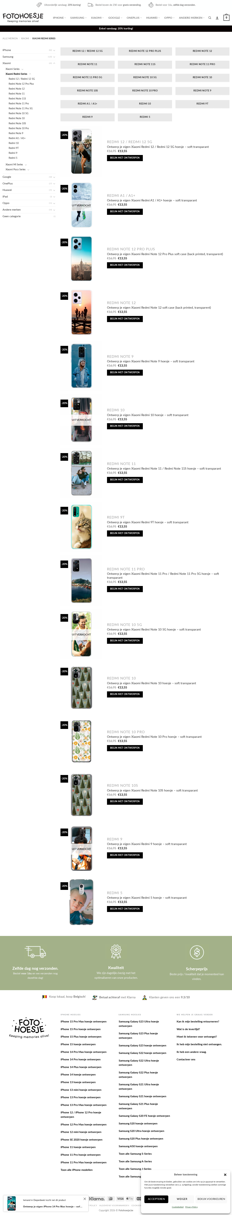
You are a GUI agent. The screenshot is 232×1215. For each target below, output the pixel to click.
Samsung (77, 17)
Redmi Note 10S (17, 123)
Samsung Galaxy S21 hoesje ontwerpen (142, 1096)
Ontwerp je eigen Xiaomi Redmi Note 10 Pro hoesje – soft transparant (154, 736)
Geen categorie (12, 216)
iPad (5, 196)
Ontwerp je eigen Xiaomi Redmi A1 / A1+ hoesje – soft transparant (152, 200)
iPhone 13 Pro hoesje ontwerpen (81, 1097)
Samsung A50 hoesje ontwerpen (138, 1146)
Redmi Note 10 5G (18, 113)
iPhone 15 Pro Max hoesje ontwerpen (83, 1021)
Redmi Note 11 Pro (19, 103)
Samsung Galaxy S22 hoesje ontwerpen (142, 1053)
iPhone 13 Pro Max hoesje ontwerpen (83, 1105)
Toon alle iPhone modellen (77, 1170)
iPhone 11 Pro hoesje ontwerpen (81, 1154)
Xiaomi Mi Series (14, 164)
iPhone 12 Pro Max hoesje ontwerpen (83, 1124)
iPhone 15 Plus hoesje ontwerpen (81, 1036)
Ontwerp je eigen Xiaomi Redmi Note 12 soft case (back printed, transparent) (159, 307)
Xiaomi (96, 17)
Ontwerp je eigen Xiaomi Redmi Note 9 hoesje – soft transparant (150, 361)
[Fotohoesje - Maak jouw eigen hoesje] (23, 17)
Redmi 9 (13, 153)
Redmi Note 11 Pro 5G (21, 108)
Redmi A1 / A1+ (17, 138)
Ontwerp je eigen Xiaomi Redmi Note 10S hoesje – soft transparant (152, 790)
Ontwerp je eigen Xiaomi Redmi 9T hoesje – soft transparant (147, 522)
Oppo (168, 17)
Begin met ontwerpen (125, 158)
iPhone (58, 17)
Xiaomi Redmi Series (16, 74)
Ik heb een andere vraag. (192, 1052)
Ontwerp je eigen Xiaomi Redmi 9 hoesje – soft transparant (147, 844)
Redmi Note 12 (17, 89)
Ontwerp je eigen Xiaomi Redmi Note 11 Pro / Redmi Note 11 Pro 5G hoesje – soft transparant (163, 575)
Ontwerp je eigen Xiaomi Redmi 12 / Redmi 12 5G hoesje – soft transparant (158, 146)
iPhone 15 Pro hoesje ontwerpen (81, 1029)
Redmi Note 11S (17, 98)
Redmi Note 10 (17, 118)
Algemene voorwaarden (114, 1205)
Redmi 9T (14, 148)
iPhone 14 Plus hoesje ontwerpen (81, 1067)
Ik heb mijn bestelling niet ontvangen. (199, 1044)
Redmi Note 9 (16, 133)
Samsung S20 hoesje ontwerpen (138, 1123)
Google (114, 17)
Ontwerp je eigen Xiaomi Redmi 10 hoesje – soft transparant (147, 415)
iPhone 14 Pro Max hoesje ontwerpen (83, 1052)
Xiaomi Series (13, 69)
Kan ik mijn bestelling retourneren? (198, 1021)
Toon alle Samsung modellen (136, 1176)
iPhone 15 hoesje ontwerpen (78, 1044)
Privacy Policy (191, 1207)
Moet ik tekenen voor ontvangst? (197, 1036)
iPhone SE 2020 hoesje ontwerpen (81, 1139)
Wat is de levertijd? (188, 1029)
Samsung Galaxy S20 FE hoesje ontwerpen (144, 1116)
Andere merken (190, 17)
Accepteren (156, 1199)
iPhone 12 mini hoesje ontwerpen (81, 1132)
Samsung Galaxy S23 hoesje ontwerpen (142, 1045)
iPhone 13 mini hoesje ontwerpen (81, 1090)
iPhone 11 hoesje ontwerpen (78, 1147)
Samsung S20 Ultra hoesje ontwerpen (141, 1131)
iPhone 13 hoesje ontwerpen (78, 1082)
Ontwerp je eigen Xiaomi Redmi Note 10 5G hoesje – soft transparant (154, 629)
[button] (225, 1174)
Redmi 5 (13, 158)
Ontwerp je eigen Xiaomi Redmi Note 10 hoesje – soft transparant (151, 683)
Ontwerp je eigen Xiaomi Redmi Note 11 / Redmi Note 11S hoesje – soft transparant (164, 468)
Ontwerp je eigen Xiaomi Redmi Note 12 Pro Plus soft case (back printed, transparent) (165, 254)
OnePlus (133, 17)
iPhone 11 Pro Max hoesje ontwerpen (83, 1162)
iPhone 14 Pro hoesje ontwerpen (81, 1059)
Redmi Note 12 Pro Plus (21, 84)
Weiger (182, 1199)
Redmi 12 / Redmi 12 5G (22, 79)
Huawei (152, 17)
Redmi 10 (14, 143)
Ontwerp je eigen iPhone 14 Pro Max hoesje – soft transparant (52, 1206)
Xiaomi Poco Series (15, 169)
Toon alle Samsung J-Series (135, 1169)
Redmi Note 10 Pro (19, 128)
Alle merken (10, 39)
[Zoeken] (209, 17)
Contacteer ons (186, 1059)
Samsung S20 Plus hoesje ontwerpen (141, 1138)
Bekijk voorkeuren (211, 1199)
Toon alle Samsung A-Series (135, 1161)
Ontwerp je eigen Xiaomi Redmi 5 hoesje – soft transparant (147, 897)
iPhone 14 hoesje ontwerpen (78, 1074)
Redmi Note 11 (17, 93)
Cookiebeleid (178, 1207)
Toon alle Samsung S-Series (135, 1153)
